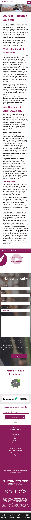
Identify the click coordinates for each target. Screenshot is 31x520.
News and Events (15, 429)
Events (15, 436)
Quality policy (16, 455)
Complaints (15, 443)
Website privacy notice (15, 450)
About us (15, 427)
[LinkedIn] (20, 491)
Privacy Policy (24, 347)
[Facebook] (15, 491)
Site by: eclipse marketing (15, 472)
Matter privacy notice (15, 453)
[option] (15, 383)
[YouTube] (24, 491)
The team (15, 438)
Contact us (15, 432)
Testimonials (15, 434)
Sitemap (15, 440)
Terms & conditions (15, 448)
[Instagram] (11, 491)
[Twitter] (7, 491)
